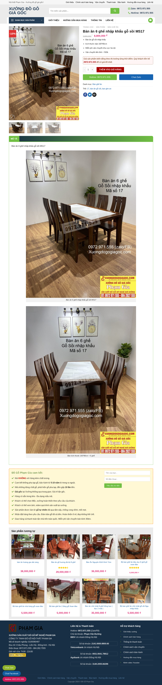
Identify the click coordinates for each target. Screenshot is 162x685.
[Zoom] (12, 117)
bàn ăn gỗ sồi (95, 89)
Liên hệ (150, 2)
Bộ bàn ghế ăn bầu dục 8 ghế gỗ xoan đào (134, 563)
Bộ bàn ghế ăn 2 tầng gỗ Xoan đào (63, 606)
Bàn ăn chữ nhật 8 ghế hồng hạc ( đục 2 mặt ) (99, 607)
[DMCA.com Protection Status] (17, 655)
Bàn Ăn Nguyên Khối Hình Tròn (98, 562)
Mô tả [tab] (14, 139)
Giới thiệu (70, 2)
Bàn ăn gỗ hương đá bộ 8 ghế (63, 562)
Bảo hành (121, 2)
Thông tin (96, 20)
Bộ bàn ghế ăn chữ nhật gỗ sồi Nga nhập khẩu (134, 607)
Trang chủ (88, 27)
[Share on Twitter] (90, 94)
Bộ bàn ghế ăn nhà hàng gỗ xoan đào (28, 606)
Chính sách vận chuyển (134, 647)
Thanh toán (111, 2)
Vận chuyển (100, 2)
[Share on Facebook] (85, 94)
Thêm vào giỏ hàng (110, 69)
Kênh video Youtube (131, 663)
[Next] (74, 73)
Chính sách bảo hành (133, 652)
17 (88, 89)
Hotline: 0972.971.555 (14, 679)
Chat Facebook (11, 673)
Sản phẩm (100, 27)
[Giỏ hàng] (150, 20)
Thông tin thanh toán (132, 642)
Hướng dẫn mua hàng (136, 2)
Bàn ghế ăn (113, 27)
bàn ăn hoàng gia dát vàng (28, 562)
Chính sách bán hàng (84, 2)
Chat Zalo (9, 668)
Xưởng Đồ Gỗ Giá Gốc (24, 11)
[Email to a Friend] (94, 94)
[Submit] (114, 11)
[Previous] (13, 73)
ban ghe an (106, 89)
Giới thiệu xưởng (130, 632)
